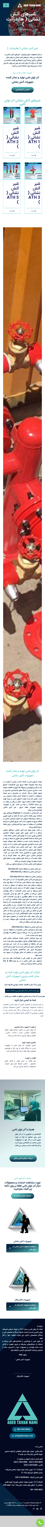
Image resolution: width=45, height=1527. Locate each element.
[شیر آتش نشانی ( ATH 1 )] (33, 115)
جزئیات (32, 155)
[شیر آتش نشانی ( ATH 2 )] (11, 115)
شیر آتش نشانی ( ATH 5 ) (12, 193)
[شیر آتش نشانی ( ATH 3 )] (33, 170)
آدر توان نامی (19, 1503)
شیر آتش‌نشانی (36, 813)
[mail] (34, 1508)
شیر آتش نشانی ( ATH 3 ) (34, 193)
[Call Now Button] (40, 1522)
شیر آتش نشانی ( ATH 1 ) (34, 137)
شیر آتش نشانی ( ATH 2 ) (12, 137)
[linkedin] (37, 1508)
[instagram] (41, 1508)
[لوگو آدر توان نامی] (22, 1394)
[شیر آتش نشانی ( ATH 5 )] (11, 170)
